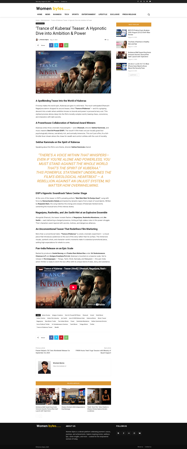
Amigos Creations (57, 315)
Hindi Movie (99, 315)
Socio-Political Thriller (43, 324)
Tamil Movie (73, 324)
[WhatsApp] (66, 45)
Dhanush (85, 315)
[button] (148, 14)
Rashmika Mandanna (83, 321)
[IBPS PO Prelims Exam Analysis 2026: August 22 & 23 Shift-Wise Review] (121, 33)
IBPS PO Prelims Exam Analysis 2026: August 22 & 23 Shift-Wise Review (139, 32)
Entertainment (45, 20)
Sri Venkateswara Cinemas (60, 324)
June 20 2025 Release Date (77, 318)
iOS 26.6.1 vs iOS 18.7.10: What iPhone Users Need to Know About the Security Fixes (138, 66)
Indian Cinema (41, 318)
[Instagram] (141, 1)
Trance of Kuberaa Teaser (44, 327)
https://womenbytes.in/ (59, 366)
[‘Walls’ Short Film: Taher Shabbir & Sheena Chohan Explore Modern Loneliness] (99, 396)
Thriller (92, 324)
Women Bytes (44, 39)
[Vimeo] (147, 1)
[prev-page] (37, 416)
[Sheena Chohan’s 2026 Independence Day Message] (73, 396)
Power (72, 321)
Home (37, 20)
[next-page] (40, 416)
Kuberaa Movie (91, 318)
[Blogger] (118, 433)
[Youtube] (150, 1)
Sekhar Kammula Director (99, 321)
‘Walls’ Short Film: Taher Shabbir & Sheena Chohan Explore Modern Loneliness (98, 409)
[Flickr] (129, 433)
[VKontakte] (140, 433)
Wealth (57, 327)
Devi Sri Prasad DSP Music (73, 315)
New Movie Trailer (50, 321)
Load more (133, 75)
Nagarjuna (40, 321)
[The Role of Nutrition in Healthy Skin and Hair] (121, 44)
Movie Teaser (102, 318)
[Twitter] (144, 1)
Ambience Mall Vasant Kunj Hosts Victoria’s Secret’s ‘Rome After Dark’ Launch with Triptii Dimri (47, 409)
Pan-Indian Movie (63, 321)
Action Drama (46, 315)
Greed (92, 315)
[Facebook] (138, 1)
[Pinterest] (61, 45)
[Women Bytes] (37, 40)
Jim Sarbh (64, 318)
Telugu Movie (84, 324)
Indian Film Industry (53, 318)
